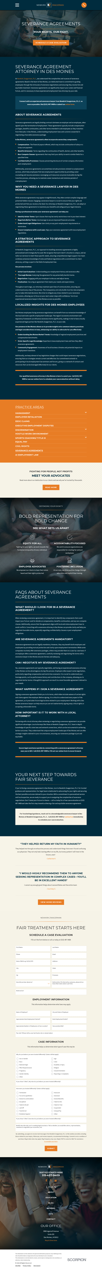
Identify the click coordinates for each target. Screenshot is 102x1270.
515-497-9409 (51, 1175)
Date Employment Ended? (60, 1019)
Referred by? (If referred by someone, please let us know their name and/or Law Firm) (67, 983)
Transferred (22, 1111)
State (54, 968)
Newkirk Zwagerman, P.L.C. (26, 79)
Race (20, 1062)
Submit (51, 1148)
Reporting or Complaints (61, 1074)
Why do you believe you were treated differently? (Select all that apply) (37, 1054)
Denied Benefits (59, 1099)
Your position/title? (58, 1026)
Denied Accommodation (26, 1099)
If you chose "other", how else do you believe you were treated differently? (38, 1119)
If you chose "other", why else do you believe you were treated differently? (38, 1081)
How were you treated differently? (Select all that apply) (33, 1088)
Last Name (55, 947)
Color (55, 1062)
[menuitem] (49, 412)
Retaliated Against (24, 1114)
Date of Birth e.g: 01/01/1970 (24, 961)
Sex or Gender (23, 1059)
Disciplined (22, 1102)
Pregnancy (22, 1071)
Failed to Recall (23, 1105)
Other (21, 1077)
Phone (18, 954)
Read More (51, 487)
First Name (19, 947)
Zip (17, 975)
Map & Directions (51, 1240)
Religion (56, 1068)
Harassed (57, 1093)
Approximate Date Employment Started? (28, 1019)
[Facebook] (46, 1180)
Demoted (57, 1096)
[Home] (50, 5)
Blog (51, 1203)
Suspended (57, 1108)
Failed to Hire (58, 1102)
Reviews (51, 1208)
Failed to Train (58, 1105)
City (17, 968)
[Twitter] (51, 1180)
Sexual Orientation (59, 1071)
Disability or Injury (59, 1065)
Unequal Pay (57, 1111)
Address (55, 961)
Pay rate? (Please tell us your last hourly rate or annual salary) (34, 1033)
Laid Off (21, 1108)
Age (55, 1059)
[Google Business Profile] (55, 1180)
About (51, 1192)
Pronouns (55, 975)
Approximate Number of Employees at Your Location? (32, 1026)
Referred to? (20, 991)
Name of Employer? (22, 1012)
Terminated (22, 1093)
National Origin (23, 1065)
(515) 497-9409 (49, 104)
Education (51, 1198)
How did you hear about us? (24, 982)
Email (54, 954)
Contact (51, 1219)
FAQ (51, 1214)
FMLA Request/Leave (25, 1068)
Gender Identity (24, 1074)
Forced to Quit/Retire (25, 1096)
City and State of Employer (60, 1012)
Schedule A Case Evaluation (51, 43)
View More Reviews (51, 902)
